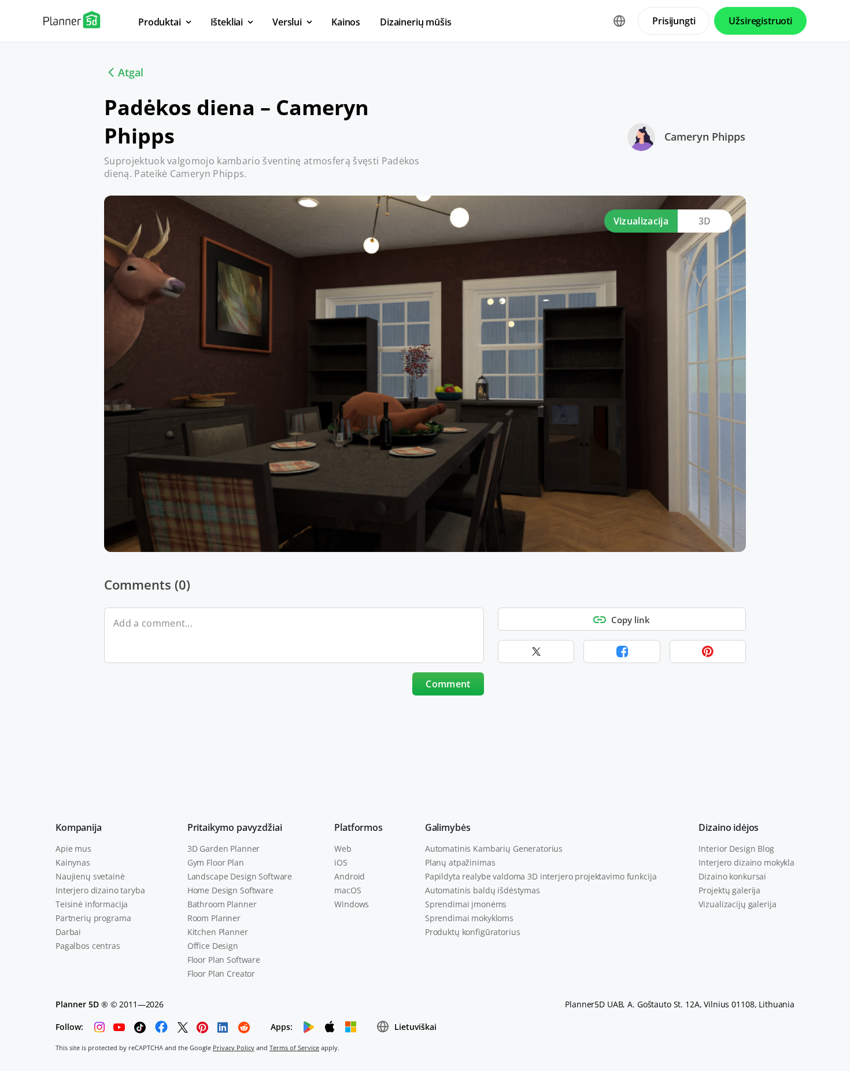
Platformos (358, 827)
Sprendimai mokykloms (469, 917)
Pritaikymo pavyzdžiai (234, 827)
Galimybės (448, 827)
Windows (351, 904)
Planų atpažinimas (460, 862)
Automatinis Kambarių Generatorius (494, 848)
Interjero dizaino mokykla (746, 862)
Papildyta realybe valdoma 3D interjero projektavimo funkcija (541, 876)
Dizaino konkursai (732, 876)
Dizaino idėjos (729, 827)
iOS (341, 862)
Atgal (130, 72)
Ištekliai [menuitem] (226, 22)
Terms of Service (294, 1047)
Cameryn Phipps (704, 136)
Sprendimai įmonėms (466, 904)
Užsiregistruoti (760, 20)
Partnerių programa (93, 917)
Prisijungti (673, 20)
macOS (347, 890)
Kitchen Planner (217, 931)
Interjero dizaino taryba (100, 890)
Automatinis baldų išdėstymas (482, 890)
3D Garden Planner (223, 848)
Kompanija (79, 827)
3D (705, 221)
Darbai (68, 931)
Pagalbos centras (88, 945)
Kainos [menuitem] (345, 22)
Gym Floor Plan (215, 862)
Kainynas (73, 862)
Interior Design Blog (736, 848)
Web (343, 848)
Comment (448, 684)
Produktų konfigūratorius (472, 931)
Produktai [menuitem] (159, 22)
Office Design (212, 945)
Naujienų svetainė (90, 876)
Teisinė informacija (92, 904)
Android (349, 876)
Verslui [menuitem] (287, 22)
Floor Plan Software (223, 959)
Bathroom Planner (222, 904)
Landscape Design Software (240, 876)
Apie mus (73, 848)
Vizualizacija (641, 221)
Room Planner (214, 917)
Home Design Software (230, 890)
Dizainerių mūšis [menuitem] (415, 22)
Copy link (630, 619)
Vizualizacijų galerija (737, 904)
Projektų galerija (729, 890)
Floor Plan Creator (221, 973)
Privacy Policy (233, 1047)
